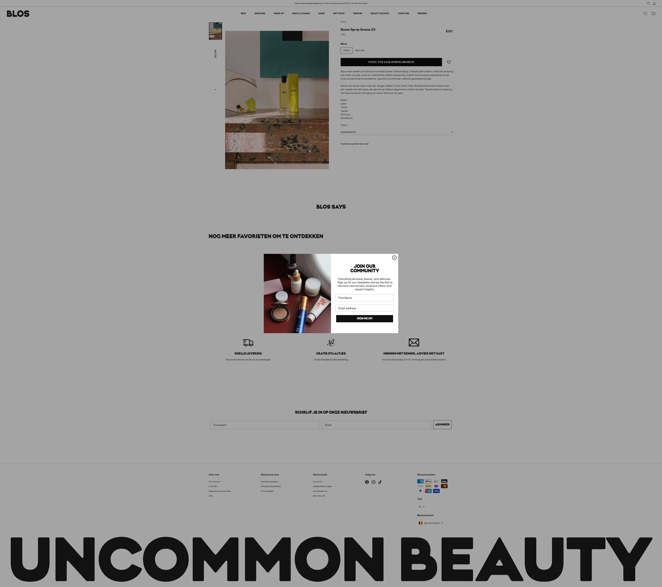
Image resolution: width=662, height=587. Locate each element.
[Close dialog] (394, 258)
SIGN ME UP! (364, 318)
